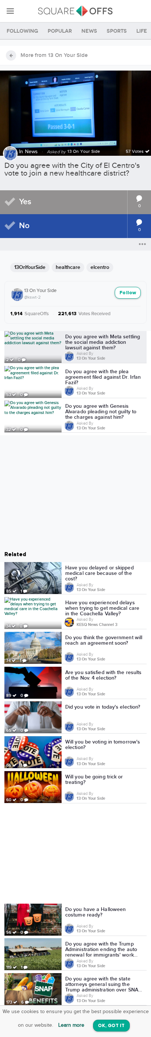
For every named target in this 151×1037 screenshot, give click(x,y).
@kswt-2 (32, 297)
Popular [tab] (60, 31)
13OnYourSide (29, 267)
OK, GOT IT (111, 1025)
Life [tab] (141, 31)
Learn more (71, 1025)
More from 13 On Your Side (54, 55)
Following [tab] (22, 31)
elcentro (100, 267)
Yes (25, 202)
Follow (127, 293)
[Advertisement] (75, 855)
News (31, 152)
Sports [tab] (117, 31)
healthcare (68, 267)
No (24, 226)
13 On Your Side (40, 291)
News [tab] (89, 31)
